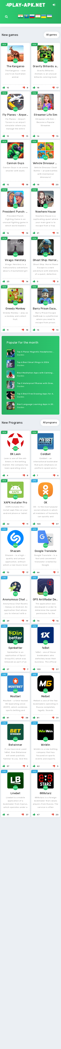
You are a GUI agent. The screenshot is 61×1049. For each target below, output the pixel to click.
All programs (50, 422)
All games (51, 34)
